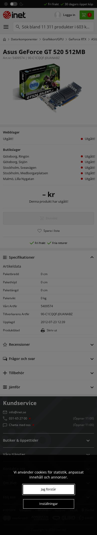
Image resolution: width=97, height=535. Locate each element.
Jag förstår (48, 489)
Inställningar (48, 503)
